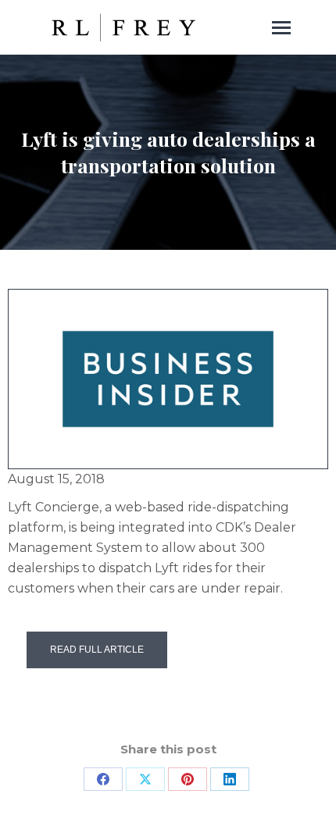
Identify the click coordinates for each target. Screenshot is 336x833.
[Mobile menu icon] (281, 27)
